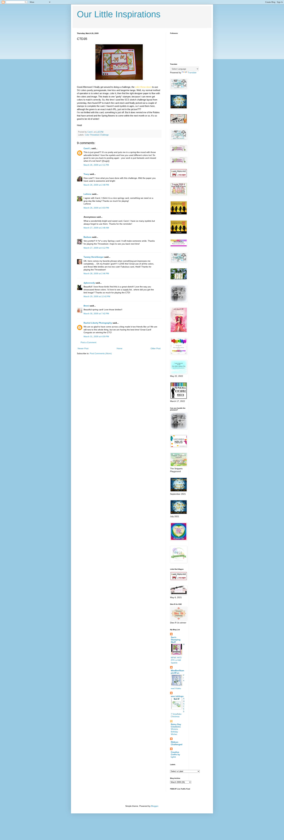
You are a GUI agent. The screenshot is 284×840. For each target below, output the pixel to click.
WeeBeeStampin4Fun (177, 671)
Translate (192, 72)
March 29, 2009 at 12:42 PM (97, 296)
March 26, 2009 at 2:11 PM (96, 165)
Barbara (87, 237)
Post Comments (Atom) (101, 353)
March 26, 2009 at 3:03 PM (96, 208)
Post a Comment (88, 342)
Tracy (86, 174)
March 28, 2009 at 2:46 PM (96, 273)
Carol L (87, 148)
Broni (86, 306)
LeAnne (87, 194)
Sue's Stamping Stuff (175, 639)
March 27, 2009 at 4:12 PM (96, 248)
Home (119, 348)
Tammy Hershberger (94, 257)
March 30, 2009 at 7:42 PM (96, 313)
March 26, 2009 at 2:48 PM (96, 185)
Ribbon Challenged (176, 743)
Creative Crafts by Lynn (175, 754)
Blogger (154, 806)
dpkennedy (89, 283)
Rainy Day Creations (176, 725)
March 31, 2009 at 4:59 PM (96, 336)
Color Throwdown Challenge (97, 135)
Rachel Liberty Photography (98, 323)
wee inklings (177, 696)
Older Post (155, 348)
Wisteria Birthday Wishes (174, 731)
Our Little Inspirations (118, 14)
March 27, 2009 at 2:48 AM (96, 228)
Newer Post (83, 348)
